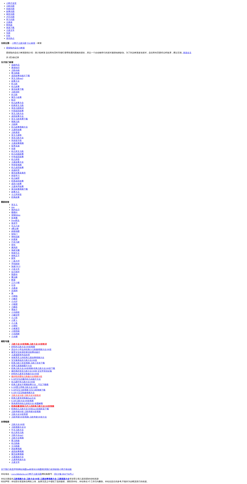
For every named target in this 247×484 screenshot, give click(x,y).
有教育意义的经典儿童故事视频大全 (27, 357)
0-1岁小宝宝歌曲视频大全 (23, 393)
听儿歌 (14, 84)
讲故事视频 (16, 449)
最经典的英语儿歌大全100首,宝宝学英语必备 (31, 371)
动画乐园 (10, 9)
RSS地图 (38, 469)
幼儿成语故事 (17, 167)
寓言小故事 (16, 97)
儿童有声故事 (17, 186)
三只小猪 (15, 282)
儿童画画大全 (17, 457)
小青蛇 (14, 326)
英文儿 (14, 205)
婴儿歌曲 (15, 73)
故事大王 (15, 192)
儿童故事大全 (17, 162)
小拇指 (14, 296)
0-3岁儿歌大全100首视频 (22, 401)
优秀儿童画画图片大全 (21, 366)
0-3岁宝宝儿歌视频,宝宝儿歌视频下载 (28, 390)
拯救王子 (15, 255)
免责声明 (14, 469)
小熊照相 (15, 331)
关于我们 (5, 469)
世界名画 (15, 146)
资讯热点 (10, 38)
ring (13, 207)
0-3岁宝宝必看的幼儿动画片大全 (26, 379)
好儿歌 (14, 94)
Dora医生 (15, 220)
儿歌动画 (15, 70)
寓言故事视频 (17, 454)
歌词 (13, 100)
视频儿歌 (15, 121)
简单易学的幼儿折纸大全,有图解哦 (27, 403)
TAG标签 (31, 43)
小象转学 (15, 315)
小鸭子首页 (11, 3)
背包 (13, 245)
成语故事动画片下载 (20, 76)
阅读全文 (187, 53)
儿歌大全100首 (18, 424)
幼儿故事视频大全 (19, 127)
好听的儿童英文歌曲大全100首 (25, 374)
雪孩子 (14, 309)
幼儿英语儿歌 (17, 432)
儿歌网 (14, 124)
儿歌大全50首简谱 (19, 414)
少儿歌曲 (15, 446)
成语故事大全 (17, 116)
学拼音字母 (16, 140)
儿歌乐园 (10, 6)
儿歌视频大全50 (18, 427)
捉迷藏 (14, 218)
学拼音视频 (16, 165)
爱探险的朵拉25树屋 (15, 48)
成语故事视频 (17, 451)
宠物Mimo (15, 215)
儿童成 (14, 288)
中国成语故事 (17, 111)
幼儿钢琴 (15, 178)
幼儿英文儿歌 (17, 151)
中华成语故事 (17, 157)
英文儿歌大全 (17, 113)
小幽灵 (14, 299)
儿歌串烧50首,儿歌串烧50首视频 (26, 411)
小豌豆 (14, 307)
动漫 (13, 148)
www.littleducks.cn (19, 474)
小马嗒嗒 (15, 312)
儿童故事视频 (17, 143)
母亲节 (14, 223)
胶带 (13, 258)
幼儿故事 (15, 86)
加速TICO (15, 266)
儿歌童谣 (15, 132)
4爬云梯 (15, 228)
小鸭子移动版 (65, 469)
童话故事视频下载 (19, 189)
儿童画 (9, 22)
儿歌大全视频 (17, 438)
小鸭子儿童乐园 (19, 43)
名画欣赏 (15, 170)
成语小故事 (16, 184)
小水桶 (14, 336)
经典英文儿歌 (17, 105)
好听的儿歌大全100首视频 (23, 347)
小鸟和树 (15, 334)
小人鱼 (14, 323)
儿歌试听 (15, 92)
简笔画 (9, 25)
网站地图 (22, 469)
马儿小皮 (15, 226)
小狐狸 (14, 304)
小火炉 (14, 301)
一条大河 (15, 261)
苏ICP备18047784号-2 (63, 474)
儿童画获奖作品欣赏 (20, 355)
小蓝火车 (15, 269)
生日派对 (15, 272)
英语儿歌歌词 (17, 108)
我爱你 (14, 274)
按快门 (14, 234)
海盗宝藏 (15, 250)
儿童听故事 (16, 130)
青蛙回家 (15, 237)
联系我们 (46, 469)
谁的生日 (15, 210)
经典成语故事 (17, 181)
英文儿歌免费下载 (19, 119)
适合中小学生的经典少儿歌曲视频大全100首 (31, 349)
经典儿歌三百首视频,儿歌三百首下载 (28, 363)
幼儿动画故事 (17, 154)
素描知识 (15, 67)
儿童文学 (10, 30)
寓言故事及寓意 (18, 173)
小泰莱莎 (15, 328)
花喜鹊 (14, 291)
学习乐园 (10, 19)
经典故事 (15, 197)
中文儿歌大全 (17, 430)
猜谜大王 (15, 253)
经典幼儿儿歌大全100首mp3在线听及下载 (30, 409)
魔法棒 (14, 277)
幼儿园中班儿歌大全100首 (23, 382)
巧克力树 (15, 242)
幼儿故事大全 (17, 103)
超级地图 (15, 231)
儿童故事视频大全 (48, 479)
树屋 (13, 280)
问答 (8, 36)
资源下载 (10, 27)
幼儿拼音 (15, 159)
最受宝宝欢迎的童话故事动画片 (25, 352)
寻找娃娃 (15, 264)
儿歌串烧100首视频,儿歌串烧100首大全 (29, 417)
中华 (13, 285)
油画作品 (15, 65)
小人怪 (14, 318)
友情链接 (55, 469)
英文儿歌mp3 (17, 78)
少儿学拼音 (16, 194)
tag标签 (30, 469)
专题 (8, 33)
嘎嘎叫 (14, 212)
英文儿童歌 (16, 135)
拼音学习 (15, 175)
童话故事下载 (17, 89)
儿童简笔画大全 (18, 459)
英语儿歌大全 (17, 138)
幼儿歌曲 (15, 443)
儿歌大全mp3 (17, 435)
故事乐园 (10, 11)
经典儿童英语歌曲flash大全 (23, 398)
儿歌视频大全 (19, 479)
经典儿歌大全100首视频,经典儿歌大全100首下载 (33, 368)
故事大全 (15, 81)
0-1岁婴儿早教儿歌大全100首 (24, 387)
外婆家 (14, 239)
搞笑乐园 (10, 14)
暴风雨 (14, 247)
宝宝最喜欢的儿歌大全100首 (24, 360)
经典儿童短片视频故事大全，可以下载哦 (29, 384)
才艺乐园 (10, 17)
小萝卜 (14, 320)
